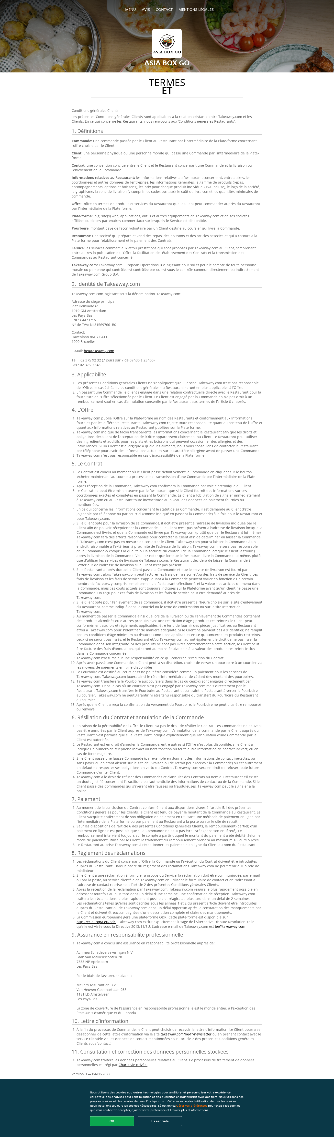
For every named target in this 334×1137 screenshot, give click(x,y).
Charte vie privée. (133, 1064)
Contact (164, 9)
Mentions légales (196, 9)
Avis (146, 9)
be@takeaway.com (99, 350)
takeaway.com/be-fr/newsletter (186, 1034)
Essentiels (160, 1121)
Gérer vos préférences (191, 1105)
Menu (130, 9)
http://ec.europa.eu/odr (96, 921)
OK (112, 1121)
